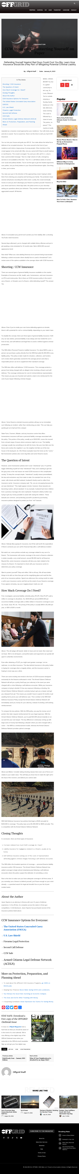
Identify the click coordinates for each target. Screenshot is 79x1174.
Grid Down (24, 1110)
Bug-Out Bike (61, 181)
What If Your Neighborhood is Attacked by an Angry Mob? (40, 1059)
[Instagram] (8, 1137)
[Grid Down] (30, 1102)
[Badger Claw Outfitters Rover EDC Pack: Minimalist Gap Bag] (68, 1102)
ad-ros (11, 1049)
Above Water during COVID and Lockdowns (34, 990)
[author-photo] (2, 1116)
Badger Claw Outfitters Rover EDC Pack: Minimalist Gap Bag (67, 1112)
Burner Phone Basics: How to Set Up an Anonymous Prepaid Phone (67, 142)
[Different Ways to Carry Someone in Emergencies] (67, 153)
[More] (72, 85)
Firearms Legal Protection (12, 110)
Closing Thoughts (9, 93)
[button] (74, 4)
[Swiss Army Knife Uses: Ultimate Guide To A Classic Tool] (67, 109)
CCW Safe (6, 116)
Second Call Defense (10, 113)
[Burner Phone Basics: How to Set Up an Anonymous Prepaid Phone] (67, 131)
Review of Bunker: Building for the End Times (49, 1111)
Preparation (39, 44)
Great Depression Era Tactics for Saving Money (36, 1001)
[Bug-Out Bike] (67, 173)
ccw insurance (25, 1049)
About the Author (9, 96)
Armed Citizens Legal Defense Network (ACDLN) (19, 119)
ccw (16, 1049)
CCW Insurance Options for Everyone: (15, 98)
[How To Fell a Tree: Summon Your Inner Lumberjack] (67, 191)
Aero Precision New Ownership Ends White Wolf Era (9, 1112)
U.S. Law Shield (8, 107)
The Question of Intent (11, 87)
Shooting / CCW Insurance (12, 84)
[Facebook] (62, 85)
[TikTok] (12, 1137)
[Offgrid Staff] (6, 1072)
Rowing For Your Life (68, 1139)
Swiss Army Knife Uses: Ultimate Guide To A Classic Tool (66, 120)
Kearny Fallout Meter (68, 1135)
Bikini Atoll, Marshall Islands (68, 1143)
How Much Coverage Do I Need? (14, 90)
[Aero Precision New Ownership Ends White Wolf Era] (10, 1102)
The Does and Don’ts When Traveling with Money (21, 998)
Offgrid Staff (31, 71)
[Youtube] (21, 1137)
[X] (67, 85)
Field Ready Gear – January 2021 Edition (13, 1059)
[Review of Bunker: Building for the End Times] (49, 1102)
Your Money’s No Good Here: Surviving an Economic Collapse (25, 994)
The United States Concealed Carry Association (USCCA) (23, 928)
